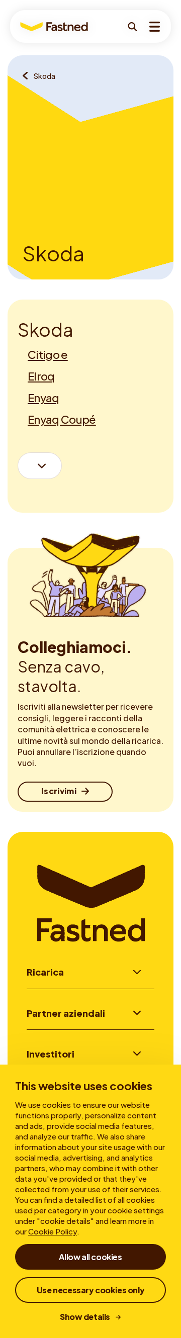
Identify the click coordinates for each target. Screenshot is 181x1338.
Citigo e (48, 354)
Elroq (41, 376)
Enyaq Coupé (62, 419)
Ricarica (45, 972)
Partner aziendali (66, 1013)
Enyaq (43, 398)
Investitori (50, 1054)
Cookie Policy (52, 1231)
